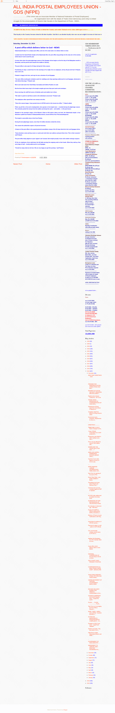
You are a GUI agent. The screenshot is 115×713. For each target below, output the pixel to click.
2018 (88, 361)
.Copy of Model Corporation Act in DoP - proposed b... (95, 433)
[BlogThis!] (42, 157)
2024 (88, 346)
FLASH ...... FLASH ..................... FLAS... (94, 603)
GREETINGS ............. (94, 425)
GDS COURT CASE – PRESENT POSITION (94, 561)
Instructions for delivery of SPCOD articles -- (94, 522)
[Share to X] (43, 157)
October (90, 655)
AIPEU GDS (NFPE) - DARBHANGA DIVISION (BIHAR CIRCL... (94, 454)
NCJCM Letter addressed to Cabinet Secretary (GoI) (94, 497)
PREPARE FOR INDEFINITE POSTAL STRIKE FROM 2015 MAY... (94, 386)
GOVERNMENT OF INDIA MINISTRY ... (94, 642)
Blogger (65, 709)
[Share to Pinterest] (46, 157)
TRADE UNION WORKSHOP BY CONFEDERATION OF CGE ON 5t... (94, 402)
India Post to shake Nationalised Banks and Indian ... (94, 634)
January (90, 677)
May (89, 667)
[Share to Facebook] (45, 157)
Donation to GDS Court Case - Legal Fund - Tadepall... (94, 625)
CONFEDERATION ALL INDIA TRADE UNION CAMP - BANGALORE (94, 568)
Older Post (78, 164)
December (91, 373)
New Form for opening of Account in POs (94, 474)
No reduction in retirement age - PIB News (94, 506)
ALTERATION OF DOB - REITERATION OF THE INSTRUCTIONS (94, 502)
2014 (88, 371)
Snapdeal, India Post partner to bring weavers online (95, 413)
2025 (88, 343)
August (90, 660)
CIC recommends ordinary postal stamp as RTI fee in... (94, 532)
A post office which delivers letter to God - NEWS (94, 548)
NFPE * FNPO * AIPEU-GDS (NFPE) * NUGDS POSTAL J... (95, 613)
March (90, 672)
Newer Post (17, 164)
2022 (88, 351)
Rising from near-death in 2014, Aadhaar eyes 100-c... (94, 438)
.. (88, 422)
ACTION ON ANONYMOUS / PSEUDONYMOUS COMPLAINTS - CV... (94, 619)
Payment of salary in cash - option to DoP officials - (94, 527)
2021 (88, 353)
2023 (88, 348)
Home (16, 25)
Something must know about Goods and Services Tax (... (94, 484)
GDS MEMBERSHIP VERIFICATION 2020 (29, 25)
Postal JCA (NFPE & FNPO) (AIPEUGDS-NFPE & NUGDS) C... (94, 511)
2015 (88, 368)
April (89, 670)
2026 (88, 341)
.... (88, 464)
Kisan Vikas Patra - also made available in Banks (94, 479)
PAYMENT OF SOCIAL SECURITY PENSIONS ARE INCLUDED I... (95, 392)
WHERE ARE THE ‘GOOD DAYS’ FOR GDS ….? (94, 448)
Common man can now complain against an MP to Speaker (95, 489)
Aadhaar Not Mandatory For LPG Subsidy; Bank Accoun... (94, 540)
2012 (88, 683)
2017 (88, 363)
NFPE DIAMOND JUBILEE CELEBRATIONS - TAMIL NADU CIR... (94, 469)
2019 (88, 358)
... (88, 493)
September (91, 657)
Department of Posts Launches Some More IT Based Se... (94, 408)
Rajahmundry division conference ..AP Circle (94, 396)
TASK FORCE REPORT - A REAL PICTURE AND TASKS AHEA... (95, 576)
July (89, 662)
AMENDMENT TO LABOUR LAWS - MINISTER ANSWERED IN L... (94, 647)
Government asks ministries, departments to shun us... (94, 419)
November (91, 652)
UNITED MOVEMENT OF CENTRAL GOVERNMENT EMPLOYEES (95, 582)
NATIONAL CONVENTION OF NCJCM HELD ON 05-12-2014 (94, 556)
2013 (88, 680)
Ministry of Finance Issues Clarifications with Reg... (95, 516)
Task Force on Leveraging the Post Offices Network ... (94, 608)
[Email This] (40, 157)
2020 (88, 356)
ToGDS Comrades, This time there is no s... (94, 629)
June (89, 665)
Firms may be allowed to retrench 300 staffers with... (94, 443)
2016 (88, 366)
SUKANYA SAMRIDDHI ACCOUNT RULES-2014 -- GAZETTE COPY (94, 598)
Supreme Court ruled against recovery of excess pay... (93, 460)
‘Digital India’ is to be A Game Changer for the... (95, 428)
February (90, 675)
